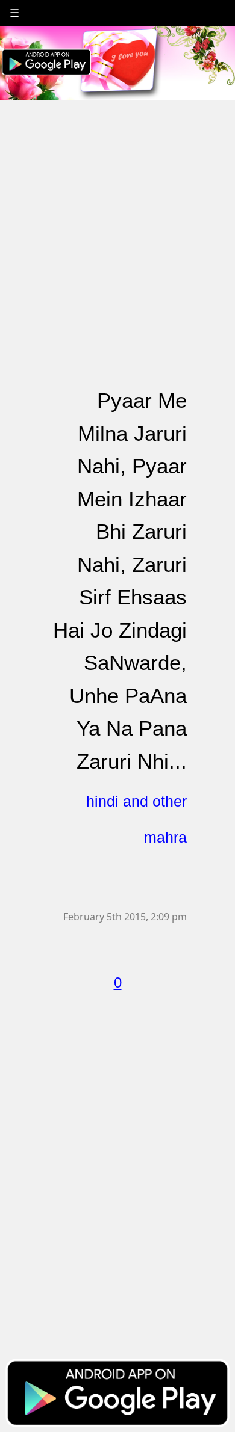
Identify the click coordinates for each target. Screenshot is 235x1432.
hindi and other (136, 801)
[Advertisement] (117, 218)
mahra (165, 837)
